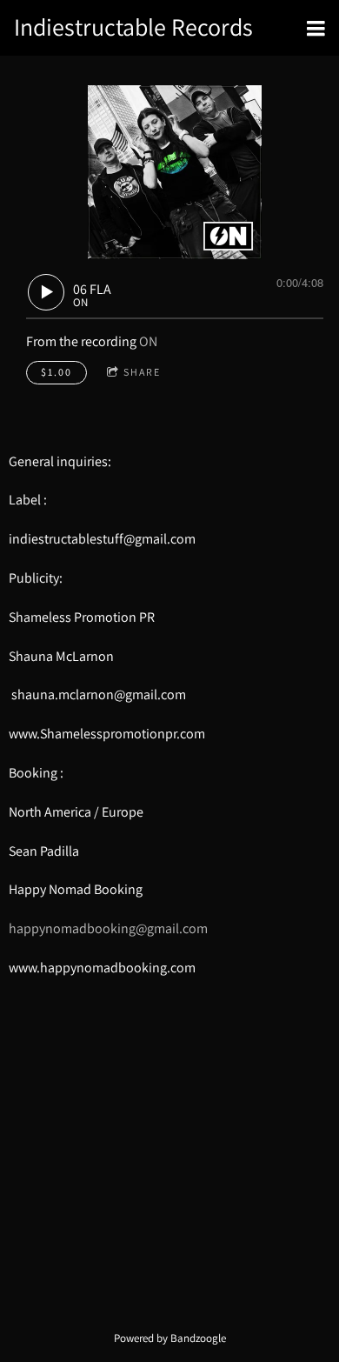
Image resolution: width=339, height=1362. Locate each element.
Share (142, 371)
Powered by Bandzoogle (170, 1337)
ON (148, 341)
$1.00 (56, 371)
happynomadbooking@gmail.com (108, 928)
